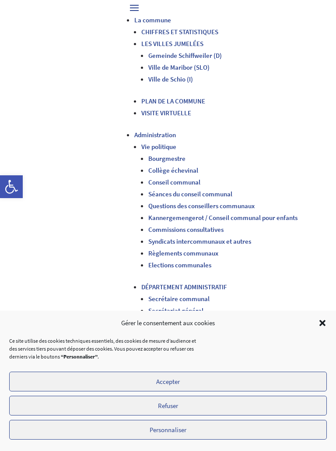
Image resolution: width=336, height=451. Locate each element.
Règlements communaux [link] (183, 253)
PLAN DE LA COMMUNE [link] (173, 101)
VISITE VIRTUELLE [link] (166, 113)
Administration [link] (155, 135)
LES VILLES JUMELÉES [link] (172, 43)
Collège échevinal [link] (173, 170)
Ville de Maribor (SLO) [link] (179, 67)
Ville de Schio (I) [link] (170, 79)
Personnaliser (168, 430)
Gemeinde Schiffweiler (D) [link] (185, 55)
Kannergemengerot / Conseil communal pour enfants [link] (223, 217)
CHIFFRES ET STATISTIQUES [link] (179, 32)
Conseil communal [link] (174, 182)
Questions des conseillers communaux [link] (201, 206)
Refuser (168, 405)
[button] (322, 323)
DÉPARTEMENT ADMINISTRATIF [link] (184, 287)
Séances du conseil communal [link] (190, 194)
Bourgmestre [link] (167, 158)
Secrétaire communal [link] (179, 299)
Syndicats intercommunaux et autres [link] (199, 241)
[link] (11, 186)
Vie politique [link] (158, 146)
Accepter (168, 381)
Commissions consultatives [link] (186, 229)
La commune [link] (152, 20)
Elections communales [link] (179, 265)
